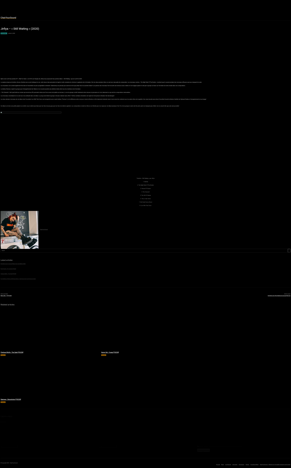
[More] (56, 70)
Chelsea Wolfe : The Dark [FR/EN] (12, 352)
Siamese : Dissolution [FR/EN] (11, 399)
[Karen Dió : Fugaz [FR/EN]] (150, 329)
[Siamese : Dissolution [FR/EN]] (49, 376)
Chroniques (3, 355)
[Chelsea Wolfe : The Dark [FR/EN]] (49, 329)
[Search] (289, 250)
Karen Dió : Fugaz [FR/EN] (110, 352)
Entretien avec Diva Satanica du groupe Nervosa (279, 296)
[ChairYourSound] (19, 230)
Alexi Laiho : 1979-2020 (6, 296)
